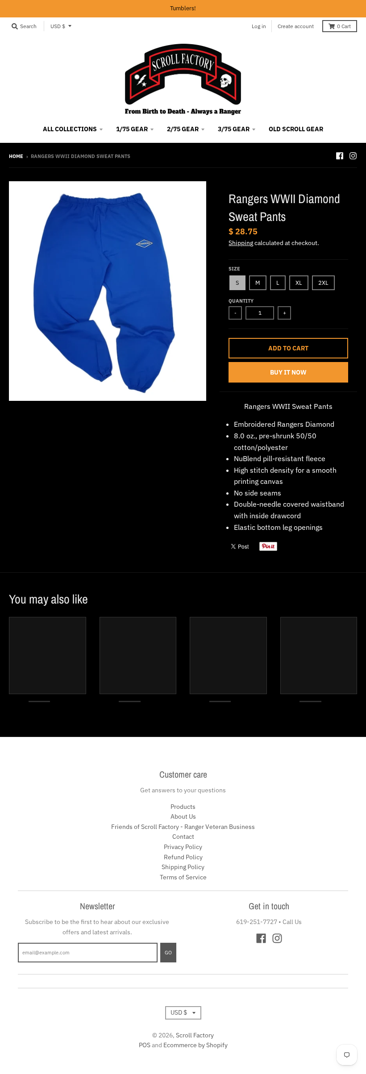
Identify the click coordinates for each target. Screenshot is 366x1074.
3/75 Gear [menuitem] (234, 129)
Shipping (241, 243)
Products (183, 807)
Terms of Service (183, 877)
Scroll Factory (195, 1035)
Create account (296, 26)
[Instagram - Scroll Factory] (353, 156)
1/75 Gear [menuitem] (132, 129)
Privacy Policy (183, 847)
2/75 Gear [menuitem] (183, 129)
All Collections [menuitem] (70, 129)
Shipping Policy (183, 867)
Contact (183, 837)
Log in (259, 26)
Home (16, 156)
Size (234, 269)
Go (168, 952)
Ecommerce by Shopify (195, 1045)
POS (144, 1045)
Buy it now (288, 372)
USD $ (57, 26)
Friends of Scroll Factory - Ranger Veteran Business (183, 827)
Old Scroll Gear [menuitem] (296, 129)
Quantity (241, 301)
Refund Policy (183, 857)
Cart (344, 26)
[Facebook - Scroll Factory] (340, 156)
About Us (183, 816)
